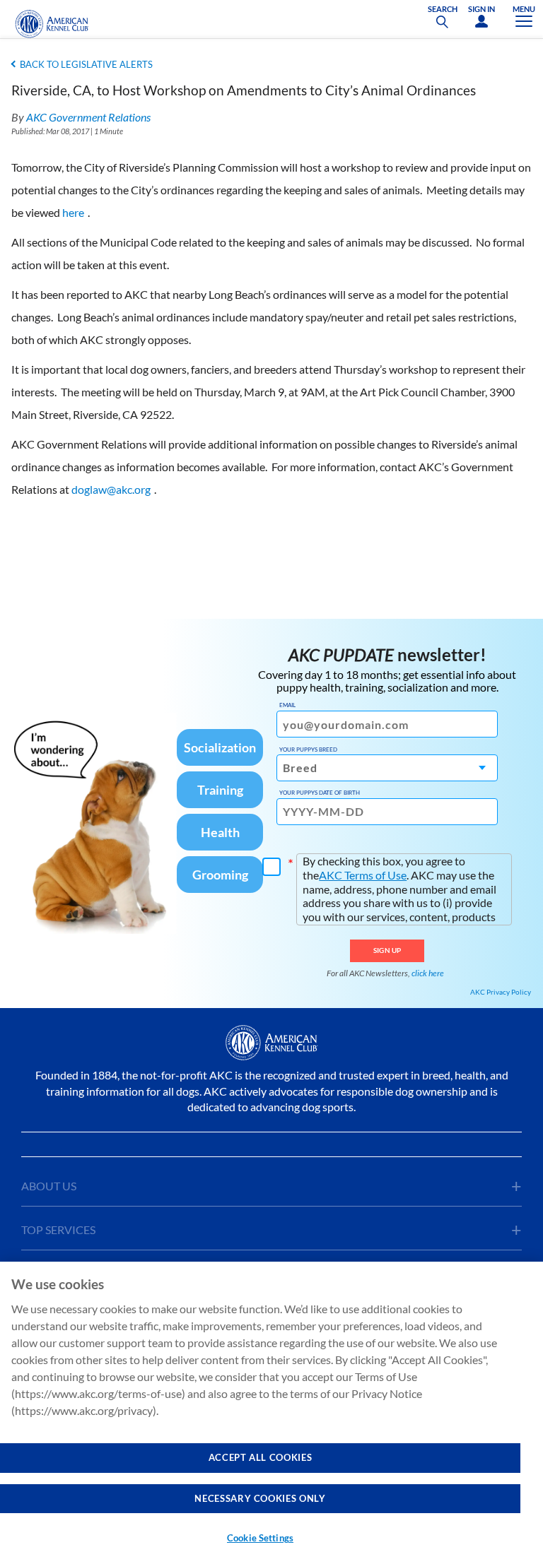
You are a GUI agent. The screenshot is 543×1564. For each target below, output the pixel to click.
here (73, 212)
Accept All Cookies (261, 1457)
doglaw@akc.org (111, 489)
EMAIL (287, 705)
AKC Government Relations (88, 117)
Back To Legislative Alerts (86, 64)
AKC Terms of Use (363, 875)
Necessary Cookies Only (259, 1498)
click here (427, 973)
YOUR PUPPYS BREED (308, 749)
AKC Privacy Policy (500, 992)
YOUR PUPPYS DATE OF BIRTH (319, 792)
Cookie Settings (260, 1538)
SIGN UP (387, 950)
